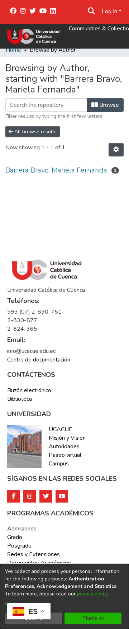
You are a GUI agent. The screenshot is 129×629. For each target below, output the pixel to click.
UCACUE (60, 429)
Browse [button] (108, 105)
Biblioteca (19, 399)
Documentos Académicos (39, 563)
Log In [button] (110, 11)
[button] (91, 11)
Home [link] (13, 50)
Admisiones (22, 529)
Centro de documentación (38, 360)
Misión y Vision (67, 438)
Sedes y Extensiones (33, 554)
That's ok (93, 618)
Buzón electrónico (29, 390)
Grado (14, 537)
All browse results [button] (35, 131)
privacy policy (92, 593)
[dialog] (64, 596)
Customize (16, 603)
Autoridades (64, 446)
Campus (59, 464)
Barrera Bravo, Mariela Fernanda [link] (56, 170)
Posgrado (19, 546)
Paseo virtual (65, 455)
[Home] (33, 36)
